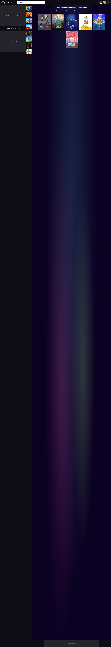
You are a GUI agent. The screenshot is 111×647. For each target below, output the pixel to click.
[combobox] (32, 2)
